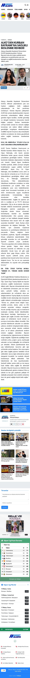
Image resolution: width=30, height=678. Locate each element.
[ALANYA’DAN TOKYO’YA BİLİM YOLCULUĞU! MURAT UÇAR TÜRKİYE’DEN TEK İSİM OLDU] (22, 436)
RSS (4, 670)
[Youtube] (22, 424)
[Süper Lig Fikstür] (28, 585)
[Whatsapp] (15, 641)
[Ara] (25, 5)
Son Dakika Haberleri (8, 663)
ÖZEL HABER (18, 9)
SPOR (25, 9)
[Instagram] (20, 424)
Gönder (4, 507)
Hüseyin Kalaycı (14, 417)
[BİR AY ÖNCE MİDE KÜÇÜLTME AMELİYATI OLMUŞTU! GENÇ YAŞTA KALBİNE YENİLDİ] (7, 436)
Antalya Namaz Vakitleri (6, 652)
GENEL (3, 9)
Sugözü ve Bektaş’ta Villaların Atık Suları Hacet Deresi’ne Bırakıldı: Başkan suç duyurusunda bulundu (7, 476)
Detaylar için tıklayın (15, 579)
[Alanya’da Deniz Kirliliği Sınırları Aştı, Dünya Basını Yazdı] (22, 469)
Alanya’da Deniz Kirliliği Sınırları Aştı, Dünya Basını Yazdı (22, 475)
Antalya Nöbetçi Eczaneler (6, 647)
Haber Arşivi (21, 663)
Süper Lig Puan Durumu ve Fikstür (7, 658)
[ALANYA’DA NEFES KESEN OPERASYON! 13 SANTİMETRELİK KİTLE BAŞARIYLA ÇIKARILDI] (22, 453)
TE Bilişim (19, 675)
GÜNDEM (10, 9)
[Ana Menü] (27, 5)
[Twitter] (17, 424)
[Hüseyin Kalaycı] (5, 418)
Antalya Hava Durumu (23, 646)
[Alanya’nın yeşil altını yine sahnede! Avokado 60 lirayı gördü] (7, 453)
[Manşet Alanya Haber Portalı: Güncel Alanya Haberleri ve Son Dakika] (7, 5)
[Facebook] (14, 424)
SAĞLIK (10, 39)
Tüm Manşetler (21, 657)
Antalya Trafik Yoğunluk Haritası (20, 652)
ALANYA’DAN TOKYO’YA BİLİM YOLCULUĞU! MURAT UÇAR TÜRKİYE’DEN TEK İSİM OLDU (22, 444)
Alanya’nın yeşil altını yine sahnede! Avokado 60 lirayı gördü (7, 460)
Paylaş (4, 87)
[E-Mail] (11, 424)
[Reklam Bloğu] (15, 525)
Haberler (3, 39)
